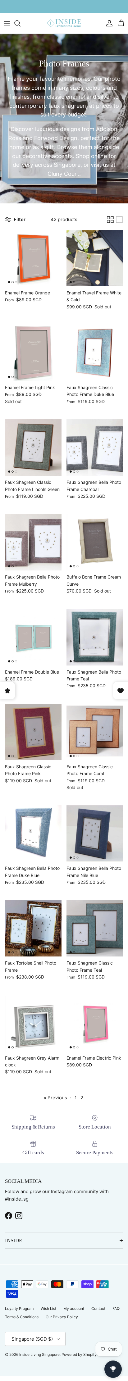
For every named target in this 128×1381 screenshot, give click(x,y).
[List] (119, 219)
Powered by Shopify (79, 1354)
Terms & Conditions (22, 1317)
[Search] (20, 23)
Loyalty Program (19, 1308)
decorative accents (47, 156)
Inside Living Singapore (39, 1354)
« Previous (55, 1098)
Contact (98, 1308)
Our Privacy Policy (62, 1317)
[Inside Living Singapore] (64, 23)
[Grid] (110, 219)
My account (73, 1308)
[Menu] (7, 23)
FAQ (116, 1308)
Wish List (48, 1308)
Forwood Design (55, 138)
